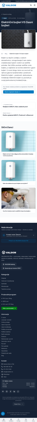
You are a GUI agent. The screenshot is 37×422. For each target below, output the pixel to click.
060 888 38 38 (7, 366)
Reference (4, 348)
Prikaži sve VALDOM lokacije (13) (18, 240)
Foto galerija (4, 346)
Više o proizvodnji (8, 308)
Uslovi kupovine (5, 324)
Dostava (3, 336)
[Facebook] (10, 391)
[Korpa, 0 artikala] (31, 5)
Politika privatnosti (6, 329)
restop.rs (24, 414)
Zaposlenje (4, 351)
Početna (3, 420)
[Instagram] (6, 391)
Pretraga (18, 420)
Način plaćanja (5, 334)
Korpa (26, 420)
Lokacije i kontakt (6, 320)
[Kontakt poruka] (18, 391)
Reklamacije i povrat (7, 339)
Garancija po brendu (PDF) (13, 268)
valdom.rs (18, 414)
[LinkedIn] (14, 391)
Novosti (3, 343)
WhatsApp (6, 374)
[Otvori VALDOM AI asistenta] (3, 414)
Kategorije (11, 420)
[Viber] (2, 391)
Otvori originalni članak (11, 92)
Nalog (33, 420)
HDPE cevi (5, 301)
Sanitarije (4, 283)
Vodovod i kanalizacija (7, 281)
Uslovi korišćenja (6, 327)
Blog (2, 355)
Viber (4, 377)
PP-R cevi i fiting (7, 298)
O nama (3, 317)
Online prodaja (5, 322)
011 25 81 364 (7, 369)
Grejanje (3, 278)
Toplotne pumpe (6, 289)
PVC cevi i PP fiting (8, 304)
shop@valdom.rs (8, 371)
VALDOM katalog (10, 264)
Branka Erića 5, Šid (8, 364)
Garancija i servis (6, 341)
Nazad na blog (7, 14)
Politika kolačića (5, 331)
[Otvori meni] (35, 5)
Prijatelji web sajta (6, 353)
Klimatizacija (4, 286)
